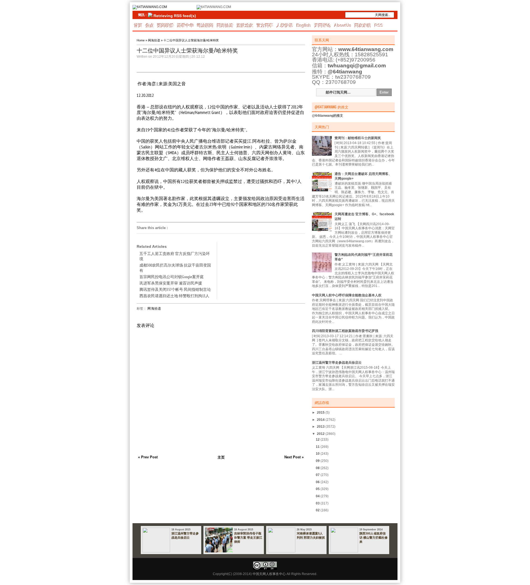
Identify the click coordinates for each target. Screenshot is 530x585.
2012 (321, 434)
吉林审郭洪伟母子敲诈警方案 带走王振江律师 (248, 537)
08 (318, 468)
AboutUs (342, 25)
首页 (138, 25)
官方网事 (265, 25)
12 (318, 440)
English (303, 25)
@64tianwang (345, 72)
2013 (321, 427)
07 (318, 475)
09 (318, 461)
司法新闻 (205, 25)
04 (318, 496)
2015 (321, 412)
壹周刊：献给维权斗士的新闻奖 (358, 138)
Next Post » (294, 457)
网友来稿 (363, 25)
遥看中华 (185, 25)
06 (318, 482)
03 (318, 503)
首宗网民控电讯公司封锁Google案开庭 (171, 276)
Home (141, 40)
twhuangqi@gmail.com (357, 65)
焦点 (150, 25)
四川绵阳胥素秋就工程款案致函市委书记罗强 (345, 331)
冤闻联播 (165, 25)
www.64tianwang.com (365, 49)
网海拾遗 (225, 25)
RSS (379, 25)
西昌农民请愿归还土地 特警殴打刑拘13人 (174, 295)
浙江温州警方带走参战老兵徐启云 (337, 363)
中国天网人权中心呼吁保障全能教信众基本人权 (346, 295)
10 (318, 454)
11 (318, 447)
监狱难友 (245, 25)
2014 (321, 420)
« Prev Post (148, 457)
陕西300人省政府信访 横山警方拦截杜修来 (373, 537)
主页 (221, 457)
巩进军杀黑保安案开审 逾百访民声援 (170, 283)
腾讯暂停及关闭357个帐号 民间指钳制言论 (175, 289)
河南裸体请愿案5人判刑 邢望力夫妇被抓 (311, 535)
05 (318, 489)
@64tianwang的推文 (327, 116)
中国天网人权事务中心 (269, 574)
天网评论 (322, 25)
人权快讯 (285, 25)
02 (318, 510)
